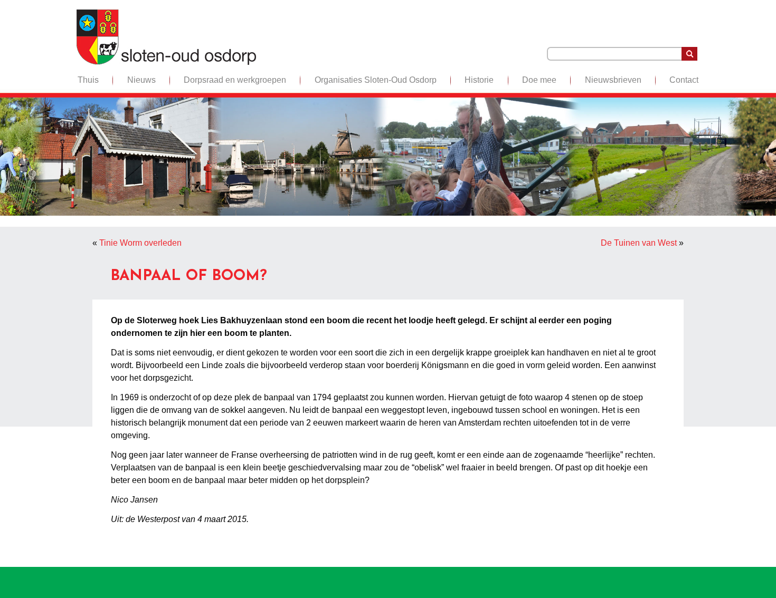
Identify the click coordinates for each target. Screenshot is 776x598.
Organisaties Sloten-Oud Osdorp (376, 79)
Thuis (88, 79)
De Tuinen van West (639, 242)
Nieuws (141, 79)
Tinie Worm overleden (140, 242)
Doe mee (539, 79)
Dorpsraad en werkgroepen (235, 79)
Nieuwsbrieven (613, 79)
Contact (683, 79)
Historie (479, 79)
